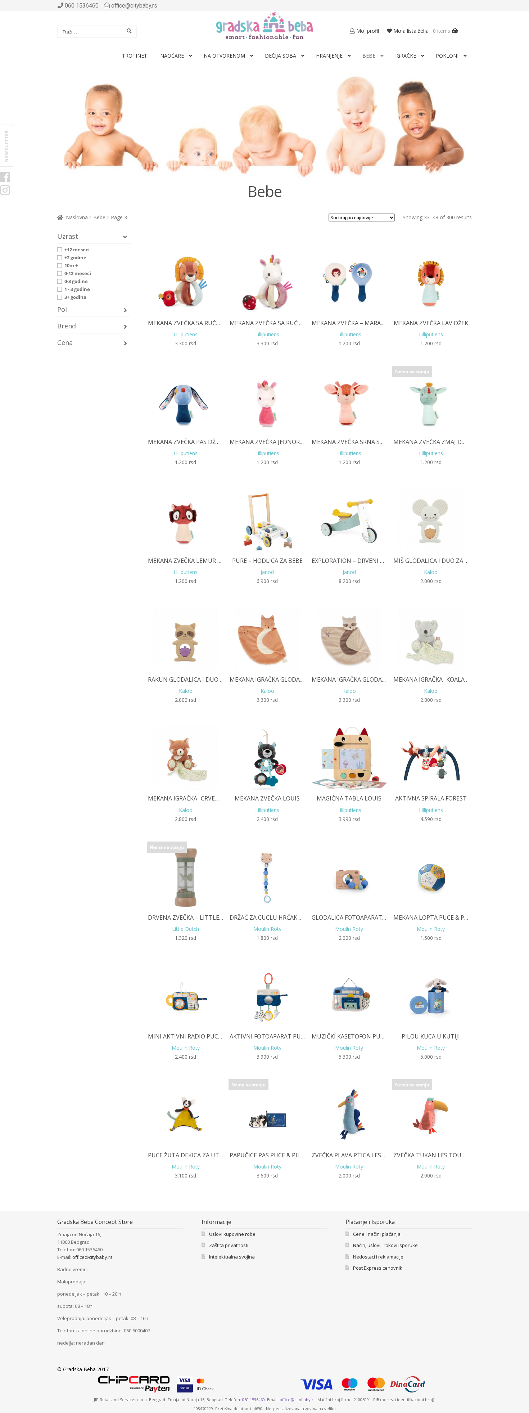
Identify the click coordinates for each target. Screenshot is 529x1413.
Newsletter (6, 146)
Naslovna (77, 217)
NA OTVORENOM (224, 55)
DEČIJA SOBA (280, 55)
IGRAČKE (405, 55)
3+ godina (75, 297)
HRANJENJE (329, 55)
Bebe (99, 217)
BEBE (368, 55)
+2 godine (75, 257)
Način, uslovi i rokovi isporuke (385, 1245)
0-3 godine (76, 281)
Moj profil (367, 30)
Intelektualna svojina (232, 1256)
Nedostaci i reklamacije (378, 1256)
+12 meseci (77, 249)
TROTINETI (135, 55)
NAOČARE (172, 55)
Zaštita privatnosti (228, 1245)
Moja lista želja (410, 30)
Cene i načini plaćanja (377, 1234)
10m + (71, 265)
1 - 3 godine (77, 289)
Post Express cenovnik (377, 1268)
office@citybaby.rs (134, 5)
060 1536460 (253, 1399)
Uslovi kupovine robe (232, 1234)
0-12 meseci (77, 273)
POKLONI (447, 55)
